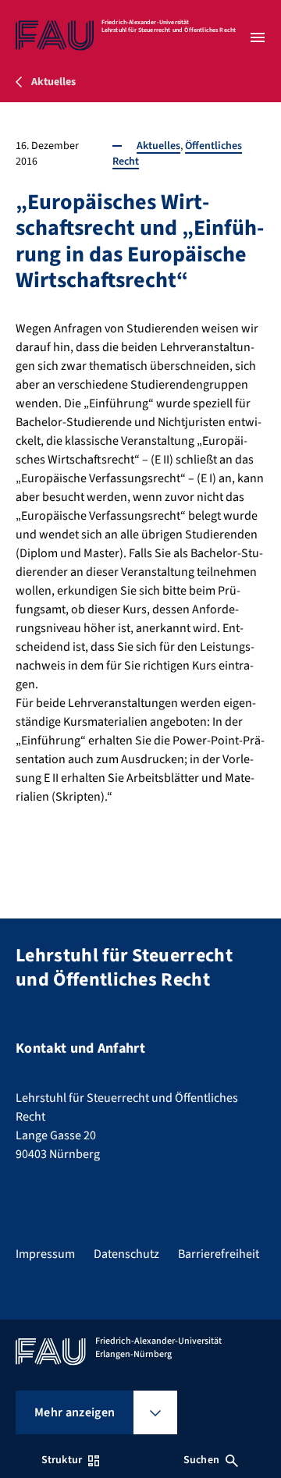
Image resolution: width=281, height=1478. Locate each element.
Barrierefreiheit (218, 1254)
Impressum (45, 1254)
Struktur (61, 1460)
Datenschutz (126, 1254)
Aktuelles (158, 146)
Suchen (201, 1460)
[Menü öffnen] (257, 37)
